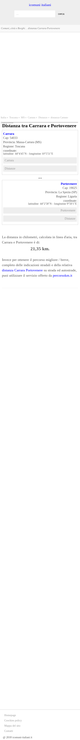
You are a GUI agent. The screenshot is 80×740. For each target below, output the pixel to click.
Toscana (13, 117)
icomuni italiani (40, 5)
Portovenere (69, 183)
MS (23, 117)
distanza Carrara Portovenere (22, 270)
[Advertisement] (40, 73)
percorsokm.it (62, 275)
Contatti (8, 731)
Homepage (10, 715)
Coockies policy (13, 720)
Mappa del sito (12, 725)
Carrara (31, 117)
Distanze (43, 117)
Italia (3, 117)
